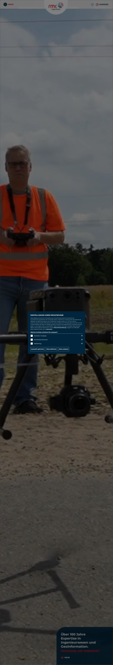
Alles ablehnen (51, 349)
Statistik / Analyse (40, 336)
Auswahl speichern (37, 349)
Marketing (37, 343)
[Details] (82, 335)
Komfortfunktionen (41, 340)
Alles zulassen (63, 349)
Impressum (49, 329)
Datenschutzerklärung (60, 327)
